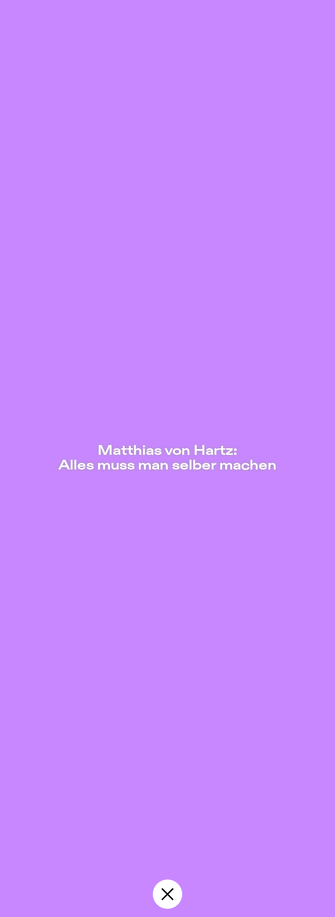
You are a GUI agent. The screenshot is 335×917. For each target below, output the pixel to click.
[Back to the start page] (167, 894)
